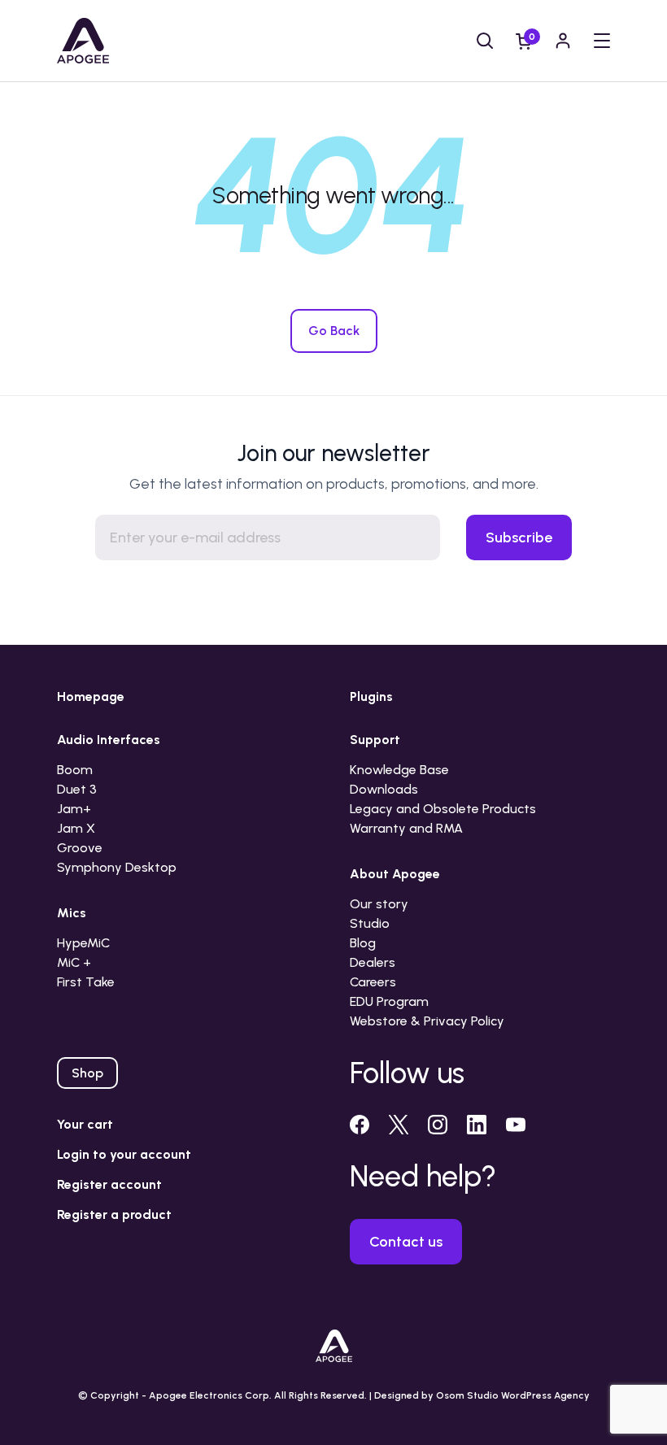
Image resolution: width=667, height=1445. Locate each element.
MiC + (74, 962)
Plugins (371, 696)
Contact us (405, 1242)
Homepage (90, 696)
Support (375, 739)
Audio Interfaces (108, 739)
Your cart (85, 1124)
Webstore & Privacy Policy (427, 1021)
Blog (363, 943)
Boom (75, 769)
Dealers (372, 962)
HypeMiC (83, 943)
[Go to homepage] (83, 40)
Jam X (76, 828)
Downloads (384, 789)
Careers (373, 982)
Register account (109, 1184)
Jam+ (74, 808)
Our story (379, 904)
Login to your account (124, 1154)
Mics (71, 913)
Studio (370, 923)
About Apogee (395, 873)
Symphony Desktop (117, 867)
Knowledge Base (399, 769)
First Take (86, 982)
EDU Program (389, 1001)
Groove (79, 847)
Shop (87, 1073)
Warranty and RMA (406, 828)
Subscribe (519, 537)
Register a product (114, 1214)
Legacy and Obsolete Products (443, 808)
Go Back (334, 330)
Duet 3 (77, 789)
